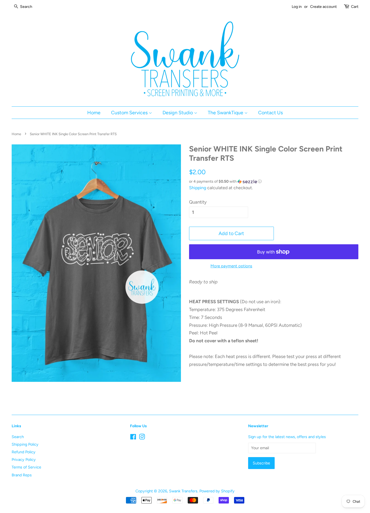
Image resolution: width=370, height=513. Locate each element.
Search (18, 436)
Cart (354, 6)
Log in (297, 6)
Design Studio (178, 112)
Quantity (198, 202)
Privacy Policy (24, 459)
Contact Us (270, 112)
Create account (323, 6)
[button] (273, 181)
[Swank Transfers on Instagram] (142, 437)
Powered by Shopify (217, 491)
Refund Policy (23, 451)
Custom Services (130, 112)
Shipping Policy (25, 444)
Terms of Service (26, 467)
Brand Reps (22, 475)
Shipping (197, 187)
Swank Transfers (183, 491)
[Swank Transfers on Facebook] (133, 437)
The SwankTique (226, 112)
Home (93, 112)
